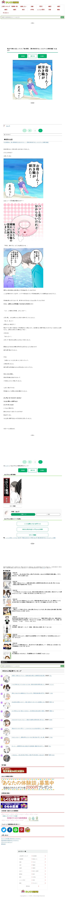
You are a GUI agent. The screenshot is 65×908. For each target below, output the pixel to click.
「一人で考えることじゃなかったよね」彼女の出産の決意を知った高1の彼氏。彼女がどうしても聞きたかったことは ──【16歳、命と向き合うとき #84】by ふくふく (37, 592)
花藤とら (51, 711)
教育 (20, 877)
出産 (20, 865)
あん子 (8, 126)
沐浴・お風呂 (35, 871)
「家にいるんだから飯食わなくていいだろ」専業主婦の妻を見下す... (28, 693)
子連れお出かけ (25, 538)
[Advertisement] (32, 34)
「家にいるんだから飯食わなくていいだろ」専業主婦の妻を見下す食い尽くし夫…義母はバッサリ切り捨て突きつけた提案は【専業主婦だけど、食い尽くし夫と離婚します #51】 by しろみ (36, 601)
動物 (58, 9)
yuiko (50, 719)
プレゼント (6, 13)
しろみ (51, 693)
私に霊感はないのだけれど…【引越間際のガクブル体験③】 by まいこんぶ (30, 653)
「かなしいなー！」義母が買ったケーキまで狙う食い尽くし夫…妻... (28, 737)
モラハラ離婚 (12, 506)
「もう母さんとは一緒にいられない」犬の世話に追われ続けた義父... (28, 711)
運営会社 (3, 844)
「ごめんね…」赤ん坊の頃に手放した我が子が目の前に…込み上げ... (28, 755)
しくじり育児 (40, 9)
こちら (44, 567)
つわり (34, 862)
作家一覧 (32, 56)
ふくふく (51, 684)
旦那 (50, 9)
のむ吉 (50, 728)
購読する (5, 662)
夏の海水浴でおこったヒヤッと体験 (46, 538)
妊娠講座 (21, 859)
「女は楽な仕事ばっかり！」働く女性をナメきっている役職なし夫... (28, 702)
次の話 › (42, 56)
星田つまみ (51, 755)
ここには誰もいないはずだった (32, 523)
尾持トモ (51, 702)
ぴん (50, 675)
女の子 (19, 538)
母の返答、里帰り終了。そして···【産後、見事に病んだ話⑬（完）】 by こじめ (31, 627)
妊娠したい (23, 6)
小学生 (32, 9)
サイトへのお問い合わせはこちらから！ (11, 838)
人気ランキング (6, 6)
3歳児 (14, 9)
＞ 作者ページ (23, 514)
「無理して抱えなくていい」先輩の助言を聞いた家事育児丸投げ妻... (28, 675)
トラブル (15, 538)
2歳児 (5, 9)
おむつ (20, 871)
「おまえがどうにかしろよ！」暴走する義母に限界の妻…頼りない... (28, 719)
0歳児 (49, 6)
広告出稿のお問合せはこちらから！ (10, 840)
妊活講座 (35, 856)
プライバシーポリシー (6, 842)
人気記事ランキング (23, 856)
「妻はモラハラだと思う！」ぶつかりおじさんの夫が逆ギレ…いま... (28, 728)
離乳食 (20, 874)
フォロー (7, 466)
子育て (41, 6)
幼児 (23, 9)
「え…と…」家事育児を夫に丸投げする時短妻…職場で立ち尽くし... (27, 746)
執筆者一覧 (15, 6)
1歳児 (58, 6)
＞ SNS (48, 514)
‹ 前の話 (23, 56)
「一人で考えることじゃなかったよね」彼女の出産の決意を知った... (28, 684)
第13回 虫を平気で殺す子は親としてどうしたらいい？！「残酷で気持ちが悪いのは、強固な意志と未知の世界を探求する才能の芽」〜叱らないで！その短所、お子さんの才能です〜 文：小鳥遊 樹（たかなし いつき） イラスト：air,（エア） (37, 620)
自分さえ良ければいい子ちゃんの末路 (32, 529)
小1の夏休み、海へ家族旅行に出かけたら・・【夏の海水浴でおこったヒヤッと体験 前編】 (26, 142)
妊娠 (32, 6)
